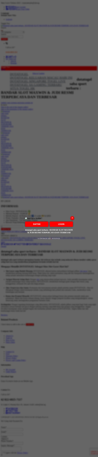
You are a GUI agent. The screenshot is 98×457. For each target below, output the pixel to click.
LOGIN (61, 224)
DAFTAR (37, 224)
